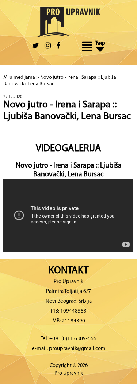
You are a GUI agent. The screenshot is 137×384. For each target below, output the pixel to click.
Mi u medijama (19, 77)
